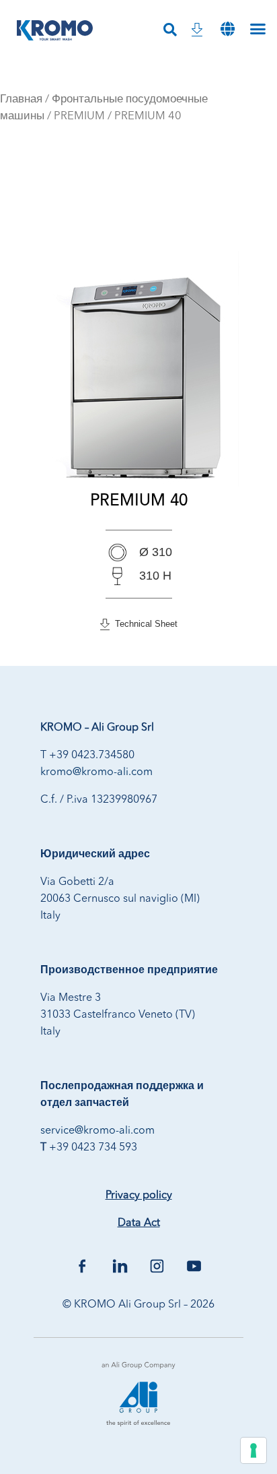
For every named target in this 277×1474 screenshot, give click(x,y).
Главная (21, 99)
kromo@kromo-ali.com (96, 772)
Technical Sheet (143, 624)
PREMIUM (79, 116)
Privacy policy (139, 1195)
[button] (228, 29)
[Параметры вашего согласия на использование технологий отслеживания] (253, 1450)
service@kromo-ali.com (97, 1131)
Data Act (139, 1223)
